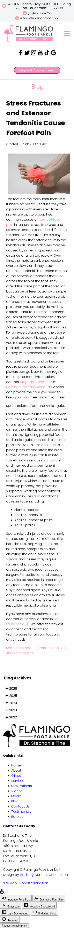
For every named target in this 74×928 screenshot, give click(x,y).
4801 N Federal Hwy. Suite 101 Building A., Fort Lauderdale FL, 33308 (39, 6)
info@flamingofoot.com (39, 18)
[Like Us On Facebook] (20, 54)
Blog (14, 801)
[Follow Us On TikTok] (47, 54)
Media (16, 796)
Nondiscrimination (34, 883)
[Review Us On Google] (53, 54)
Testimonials (21, 811)
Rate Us (17, 816)
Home (16, 765)
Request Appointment (37, 70)
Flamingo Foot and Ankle (25, 387)
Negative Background (42, 906)
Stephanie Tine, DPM (36, 382)
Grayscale (13, 906)
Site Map (10, 883)
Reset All (12, 920)
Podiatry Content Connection (44, 874)
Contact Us (20, 806)
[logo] (28, 41)
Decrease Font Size (51, 899)
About (16, 770)
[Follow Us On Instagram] (34, 54)
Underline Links (46, 913)
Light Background (17, 913)
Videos (16, 791)
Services (17, 780)
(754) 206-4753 (40, 13)
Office (16, 775)
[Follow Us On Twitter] (27, 54)
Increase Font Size (18, 899)
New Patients (21, 785)
